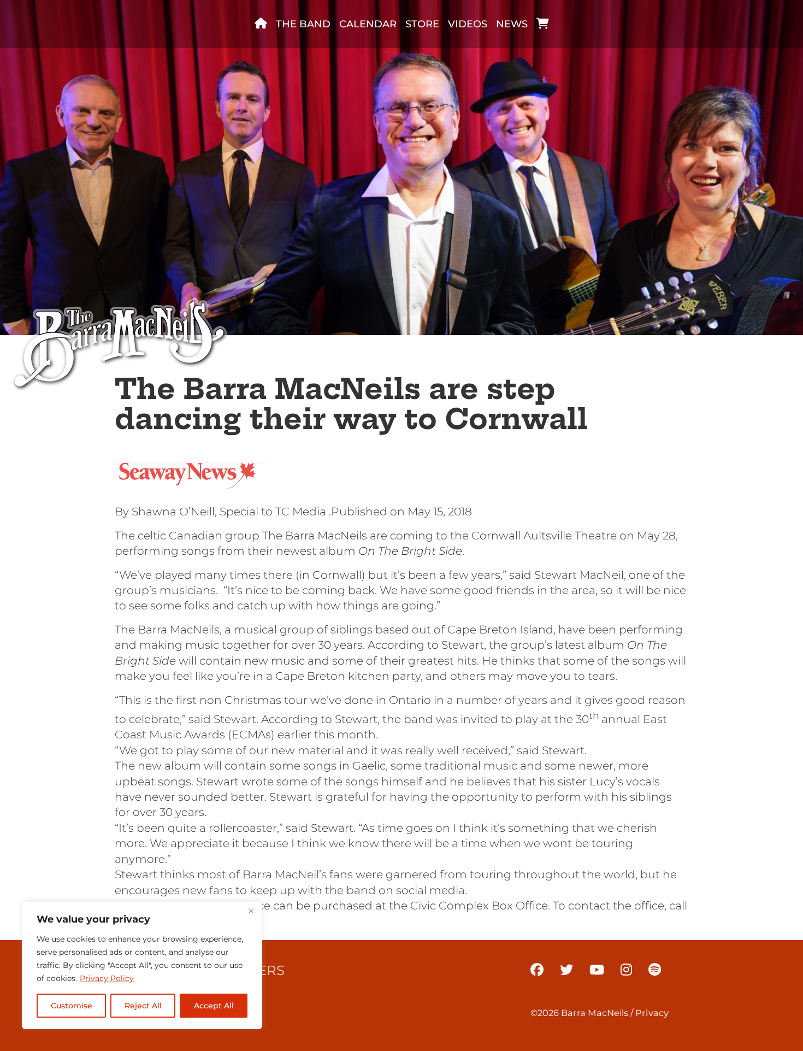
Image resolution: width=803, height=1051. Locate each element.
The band (303, 24)
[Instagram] (626, 970)
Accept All (214, 1006)
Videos (467, 24)
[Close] (250, 910)
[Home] (261, 24)
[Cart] (542, 24)
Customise (71, 1006)
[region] (142, 965)
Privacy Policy (107, 978)
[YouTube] (596, 970)
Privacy (652, 1012)
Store (422, 24)
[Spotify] (654, 970)
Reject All (143, 1006)
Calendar (368, 24)
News (512, 24)
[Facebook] (537, 970)
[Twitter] (566, 970)
